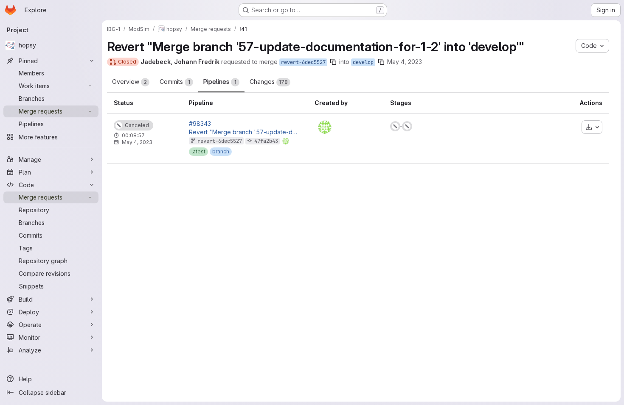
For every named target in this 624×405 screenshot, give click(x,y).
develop (363, 62)
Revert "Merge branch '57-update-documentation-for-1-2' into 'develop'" (245, 132)
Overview (129, 81)
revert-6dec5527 (303, 62)
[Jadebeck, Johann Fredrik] (325, 127)
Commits (175, 81)
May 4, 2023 (404, 61)
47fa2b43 (266, 141)
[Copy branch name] (333, 62)
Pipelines (219, 81)
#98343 (200, 123)
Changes (269, 81)
